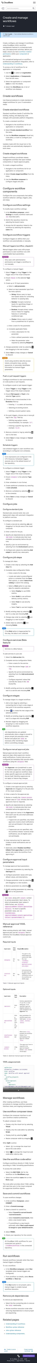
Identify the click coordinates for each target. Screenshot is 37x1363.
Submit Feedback (29, 1356)
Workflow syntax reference (15, 1327)
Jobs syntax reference (13, 1330)
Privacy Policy (11, 1360)
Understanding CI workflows (12, 64)
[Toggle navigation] (34, 2)
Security (28, 1360)
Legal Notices (20, 1360)
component (23, 54)
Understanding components (15, 1333)
